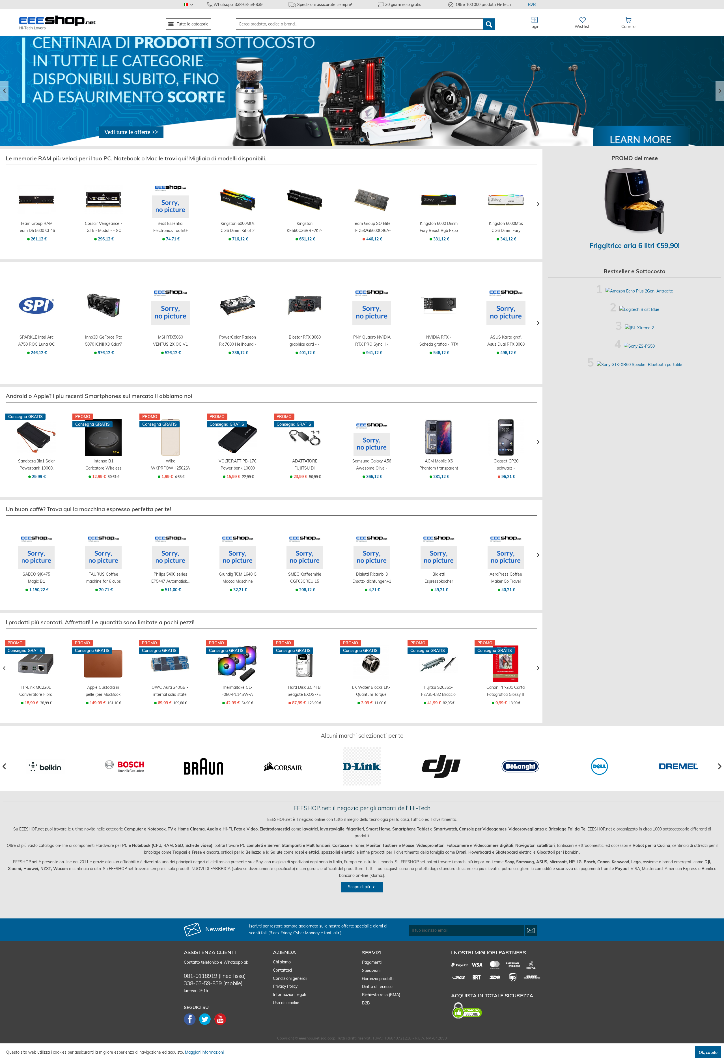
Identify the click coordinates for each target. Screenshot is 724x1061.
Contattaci (282, 970)
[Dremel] (678, 766)
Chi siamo (282, 962)
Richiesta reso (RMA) (381, 994)
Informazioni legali (289, 994)
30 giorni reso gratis (403, 4)
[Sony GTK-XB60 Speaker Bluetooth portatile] (639, 364)
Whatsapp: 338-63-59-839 (238, 4)
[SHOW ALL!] (131, 132)
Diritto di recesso (377, 986)
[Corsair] (282, 766)
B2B (532, 4)
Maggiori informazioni (204, 1052)
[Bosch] (124, 766)
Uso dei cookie (286, 1002)
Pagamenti (372, 962)
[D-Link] (361, 766)
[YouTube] (220, 1024)
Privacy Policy (285, 986)
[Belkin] (45, 766)
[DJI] (441, 766)
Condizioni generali (290, 978)
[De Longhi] (520, 766)
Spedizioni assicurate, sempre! (324, 4)
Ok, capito (708, 1052)
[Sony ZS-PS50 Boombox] (639, 346)
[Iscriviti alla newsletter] (531, 930)
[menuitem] (188, 24)
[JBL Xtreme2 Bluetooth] (639, 327)
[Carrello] (36, 212)
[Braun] (203, 766)
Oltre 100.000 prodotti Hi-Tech (483, 4)
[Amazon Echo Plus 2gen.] (639, 291)
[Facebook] (191, 1024)
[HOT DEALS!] (362, 91)
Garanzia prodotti (377, 978)
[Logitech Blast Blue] (639, 309)
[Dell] (599, 766)
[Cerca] (489, 24)
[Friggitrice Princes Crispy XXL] (634, 201)
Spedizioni (371, 970)
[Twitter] (206, 1024)
